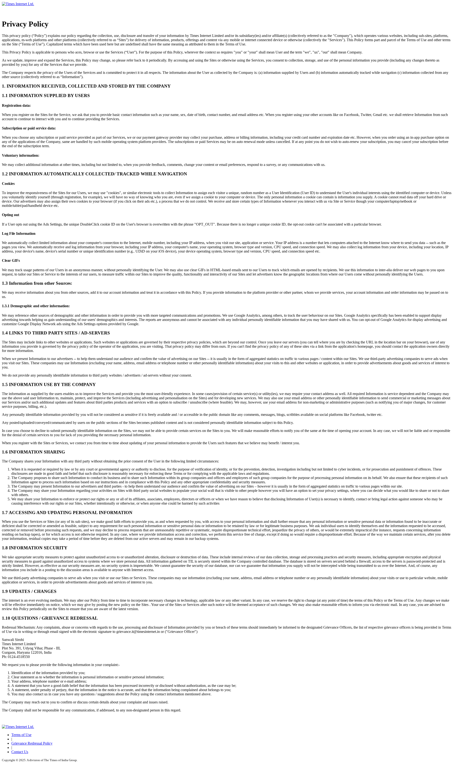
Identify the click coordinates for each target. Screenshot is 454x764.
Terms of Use (21, 735)
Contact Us (19, 752)
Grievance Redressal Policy (31, 743)
